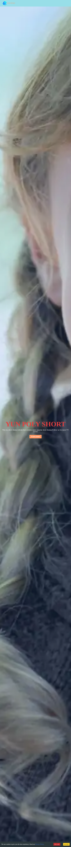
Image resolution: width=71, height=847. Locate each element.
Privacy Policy (39, 844)
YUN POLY (11, 3)
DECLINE (56, 844)
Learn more (35, 436)
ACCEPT (66, 844)
